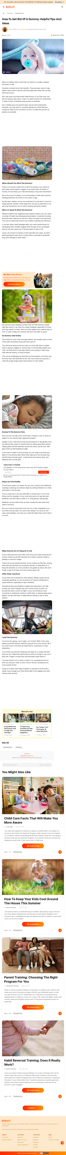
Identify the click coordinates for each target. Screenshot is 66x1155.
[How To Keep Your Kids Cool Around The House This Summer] (33, 876)
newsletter (21, 1142)
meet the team (22, 1139)
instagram (35, 1142)
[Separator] (62, 1143)
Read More (58, 2)
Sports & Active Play (26, 724)
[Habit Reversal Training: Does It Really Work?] (33, 1038)
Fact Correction (46, 765)
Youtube (35, 1147)
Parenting (9, 13)
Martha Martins (11, 907)
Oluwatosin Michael (12, 986)
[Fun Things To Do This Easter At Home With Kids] (43, 717)
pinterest (35, 1139)
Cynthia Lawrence (21, 29)
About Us (20, 1137)
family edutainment (23, 1144)
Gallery (8, 72)
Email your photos (14, 284)
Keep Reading (34, 846)
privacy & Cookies (53, 1139)
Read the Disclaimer (11, 765)
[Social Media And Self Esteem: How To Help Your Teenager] (11, 718)
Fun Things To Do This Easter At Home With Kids (42, 729)
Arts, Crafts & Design (42, 724)
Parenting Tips (8, 724)
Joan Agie (9, 827)
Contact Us (5, 1137)
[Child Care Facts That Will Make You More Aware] (33, 794)
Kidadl (4, 13)
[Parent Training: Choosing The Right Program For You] (33, 954)
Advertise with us (7, 1139)
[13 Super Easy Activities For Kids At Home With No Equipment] (27, 717)
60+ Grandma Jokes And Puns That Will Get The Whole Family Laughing (28, 2)
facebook (36, 1137)
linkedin (35, 1144)
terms (50, 1137)
